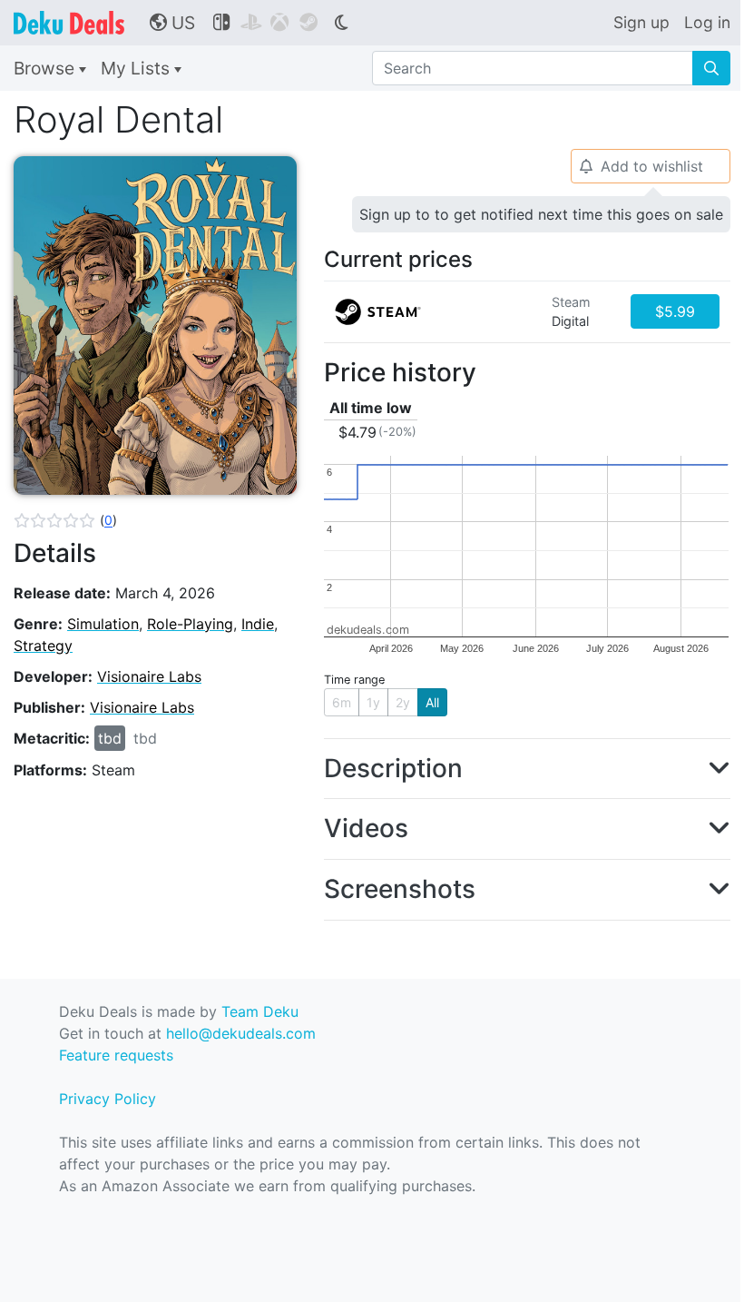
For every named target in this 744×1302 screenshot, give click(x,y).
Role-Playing (190, 624)
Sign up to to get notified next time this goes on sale (541, 214)
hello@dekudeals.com (241, 1033)
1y (373, 702)
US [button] (172, 23)
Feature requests (116, 1055)
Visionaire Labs (149, 676)
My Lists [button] (137, 68)
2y (403, 702)
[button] (65, 520)
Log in (707, 22)
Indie (257, 624)
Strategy (43, 645)
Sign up (641, 22)
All (432, 702)
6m (341, 702)
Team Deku (260, 1011)
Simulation (103, 624)
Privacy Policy (107, 1099)
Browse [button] (46, 68)
